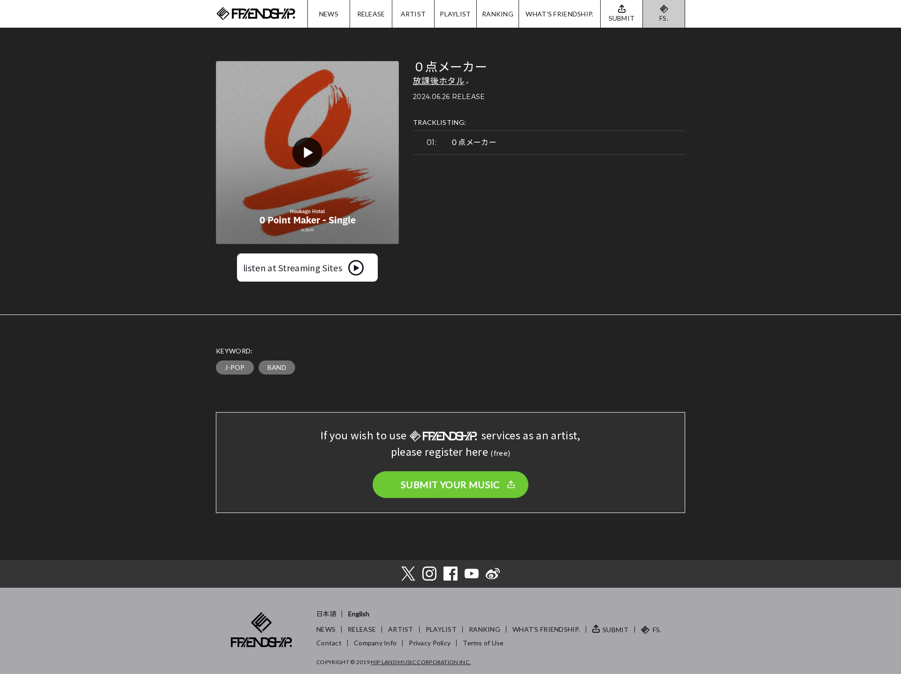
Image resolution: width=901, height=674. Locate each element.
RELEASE (371, 14)
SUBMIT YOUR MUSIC (450, 484)
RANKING (497, 14)
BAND (276, 367)
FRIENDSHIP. (256, 14)
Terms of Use (483, 643)
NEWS (328, 14)
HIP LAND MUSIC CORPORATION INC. (421, 662)
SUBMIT (616, 630)
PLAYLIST (455, 14)
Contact (329, 643)
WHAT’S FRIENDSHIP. (546, 629)
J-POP (235, 367)
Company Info (375, 643)
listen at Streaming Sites (292, 267)
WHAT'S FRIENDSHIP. (559, 14)
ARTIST (413, 14)
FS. (663, 18)
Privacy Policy (429, 643)
